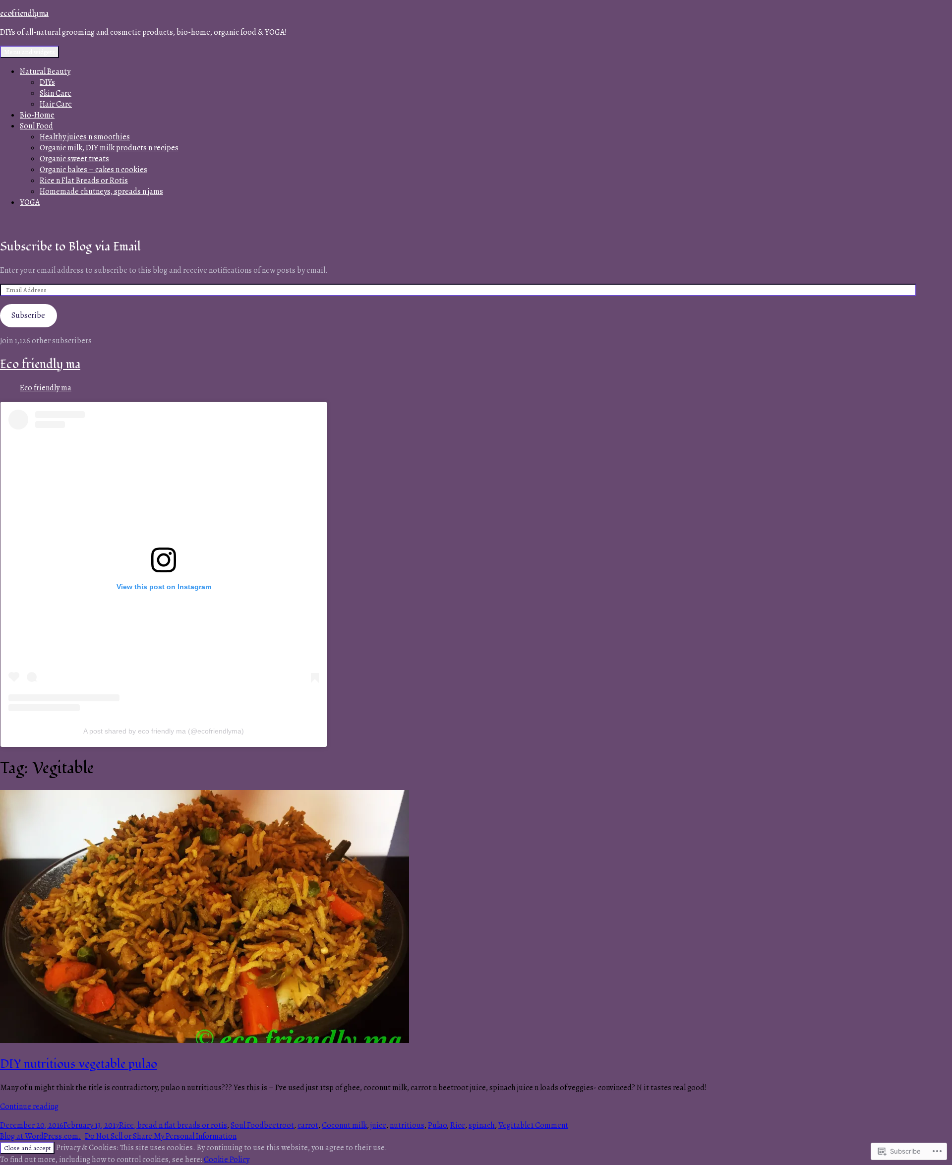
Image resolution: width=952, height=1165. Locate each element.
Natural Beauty (45, 71)
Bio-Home (37, 115)
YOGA (30, 202)
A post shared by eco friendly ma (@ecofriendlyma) (163, 731)
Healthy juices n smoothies (85, 136)
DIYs (47, 82)
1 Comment (549, 1125)
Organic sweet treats (74, 158)
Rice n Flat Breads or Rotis (84, 180)
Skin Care (55, 93)
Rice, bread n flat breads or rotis (173, 1125)
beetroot (279, 1125)
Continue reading (29, 1106)
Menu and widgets (29, 52)
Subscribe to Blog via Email (70, 247)
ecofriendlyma (24, 13)
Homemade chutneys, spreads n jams (101, 191)
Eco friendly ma (40, 364)
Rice (457, 1125)
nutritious (407, 1125)
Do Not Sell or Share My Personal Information (161, 1136)
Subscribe (28, 315)
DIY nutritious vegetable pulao (78, 1064)
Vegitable (514, 1125)
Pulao (437, 1125)
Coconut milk (344, 1125)
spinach (482, 1125)
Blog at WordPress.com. (40, 1136)
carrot (308, 1125)
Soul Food (36, 126)
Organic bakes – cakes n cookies (93, 169)
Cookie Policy (226, 1159)
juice (378, 1125)
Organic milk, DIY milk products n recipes (109, 147)
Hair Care (56, 104)
